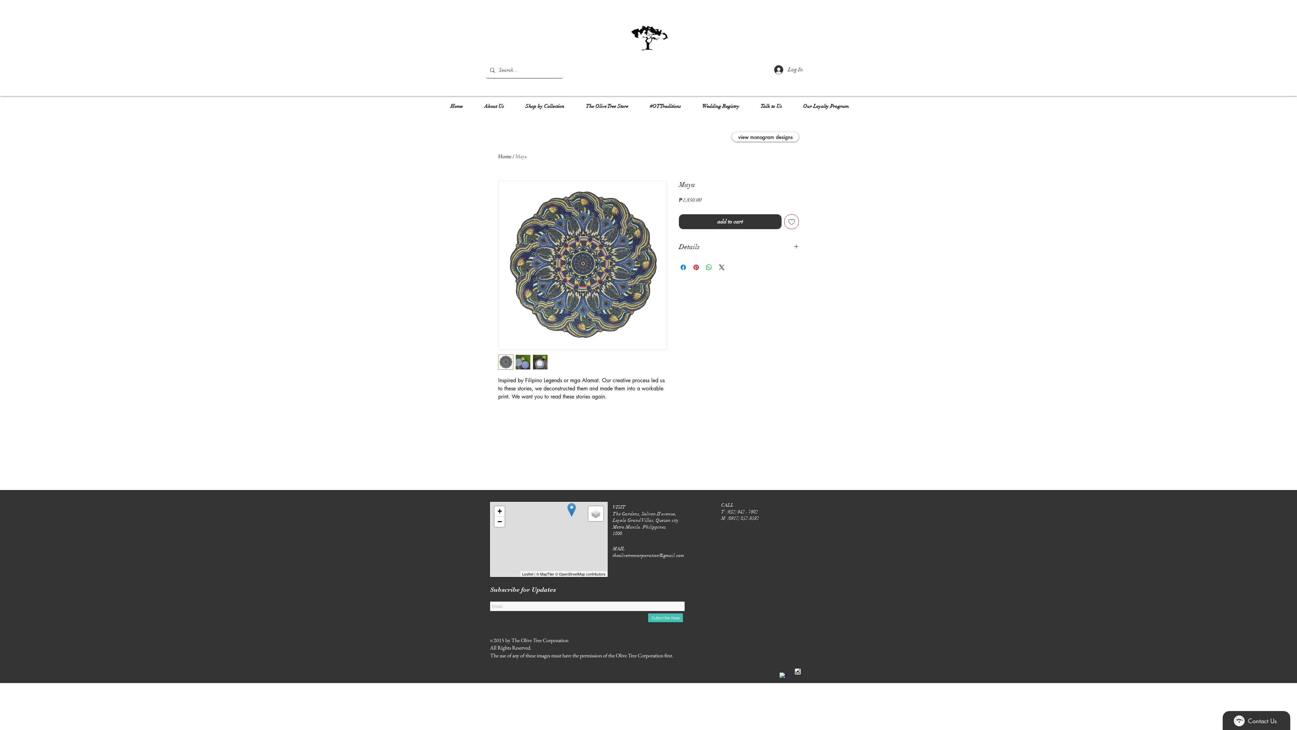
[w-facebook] (784, 677)
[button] (494, 103)
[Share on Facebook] (683, 267)
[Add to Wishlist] (791, 221)
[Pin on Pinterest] (696, 267)
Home (504, 156)
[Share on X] (722, 267)
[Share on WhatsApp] (709, 267)
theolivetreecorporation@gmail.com (648, 555)
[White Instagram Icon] (798, 671)
